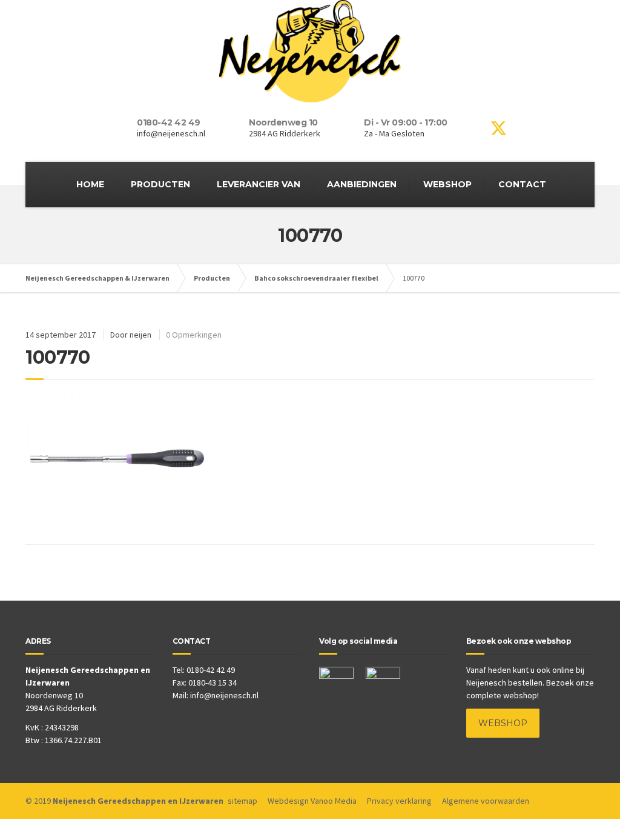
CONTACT (522, 184)
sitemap (242, 800)
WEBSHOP (447, 184)
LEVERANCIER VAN (258, 184)
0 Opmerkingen (194, 334)
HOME (90, 184)
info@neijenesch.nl (224, 695)
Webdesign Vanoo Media (312, 800)
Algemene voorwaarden (485, 800)
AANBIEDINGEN (362, 184)
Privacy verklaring (399, 800)
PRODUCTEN (160, 184)
